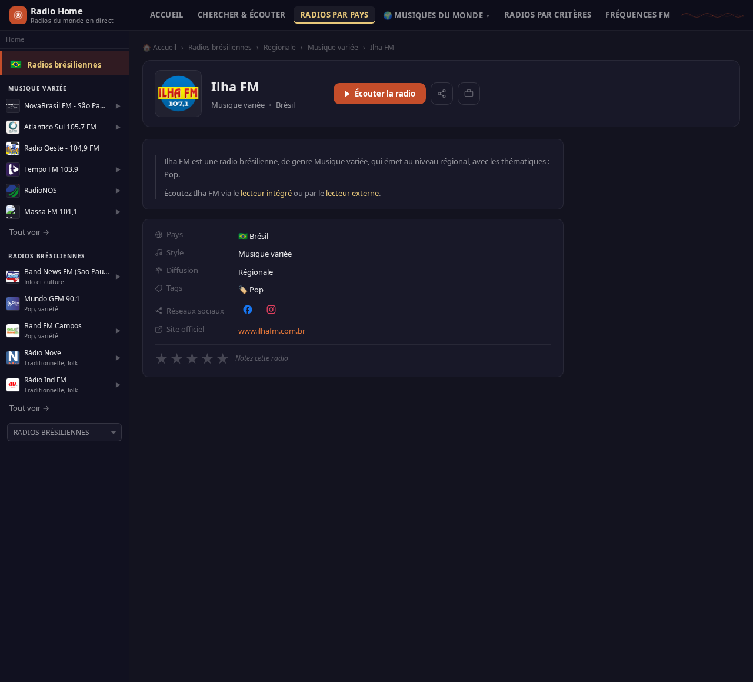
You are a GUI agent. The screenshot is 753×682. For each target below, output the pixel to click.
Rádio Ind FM (45, 380)
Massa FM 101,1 (51, 212)
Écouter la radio (385, 93)
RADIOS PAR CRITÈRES (547, 14)
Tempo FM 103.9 (51, 169)
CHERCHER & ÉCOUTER (242, 14)
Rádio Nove (42, 353)
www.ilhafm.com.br (271, 330)
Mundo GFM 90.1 (52, 299)
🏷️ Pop (251, 289)
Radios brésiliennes (64, 64)
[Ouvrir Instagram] (271, 309)
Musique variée (333, 47)
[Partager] (442, 93)
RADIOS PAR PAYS (334, 14)
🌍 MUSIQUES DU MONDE (436, 15)
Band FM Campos (53, 326)
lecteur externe (352, 193)
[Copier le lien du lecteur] (469, 93)
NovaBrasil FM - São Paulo (66, 106)
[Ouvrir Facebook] (247, 309)
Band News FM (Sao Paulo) (66, 272)
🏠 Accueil (159, 47)
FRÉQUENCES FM (637, 14)
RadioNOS (40, 190)
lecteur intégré (266, 193)
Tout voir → (29, 232)
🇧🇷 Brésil (253, 236)
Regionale (280, 47)
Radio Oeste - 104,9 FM (61, 148)
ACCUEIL (167, 14)
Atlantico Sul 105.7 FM (60, 127)
